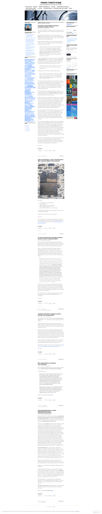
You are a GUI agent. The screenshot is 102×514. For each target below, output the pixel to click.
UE (31, 103)
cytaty (29, 60)
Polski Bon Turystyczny (29, 81)
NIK (46, 406)
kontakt (70, 8)
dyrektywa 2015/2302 (30, 62)
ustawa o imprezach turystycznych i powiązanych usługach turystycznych (30, 108)
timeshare (30, 98)
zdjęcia (26, 121)
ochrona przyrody (28, 75)
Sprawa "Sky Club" (29, 97)
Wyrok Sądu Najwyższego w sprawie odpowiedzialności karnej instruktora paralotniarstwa (47, 412)
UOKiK (31, 105)
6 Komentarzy (47, 162)
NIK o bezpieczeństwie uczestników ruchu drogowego (47, 363)
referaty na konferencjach (44, 6)
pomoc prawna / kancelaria (30, 9)
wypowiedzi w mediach (47, 8)
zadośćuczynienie (33, 120)
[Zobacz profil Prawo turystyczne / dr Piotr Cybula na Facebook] (67, 24)
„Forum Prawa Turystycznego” (63, 6)
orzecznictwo (43, 310)
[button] (67, 77)
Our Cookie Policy (77, 511)
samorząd (30, 96)
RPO (30, 94)
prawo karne (27, 83)
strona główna (28, 6)
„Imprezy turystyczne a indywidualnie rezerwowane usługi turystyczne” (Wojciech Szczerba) (30, 47)
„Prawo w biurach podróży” (30, 8)
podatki (30, 80)
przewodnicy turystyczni (28, 90)
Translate (73, 33)
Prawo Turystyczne (71, 26)
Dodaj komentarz (47, 240)
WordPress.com (28, 130)
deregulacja (32, 60)
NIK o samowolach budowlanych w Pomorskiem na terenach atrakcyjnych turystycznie (30, 35)
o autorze (40, 8)
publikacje (35, 6)
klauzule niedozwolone (28, 65)
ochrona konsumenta (31, 74)
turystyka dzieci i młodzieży (29, 101)
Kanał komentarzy (28, 129)
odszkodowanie (31, 77)
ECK (25, 63)
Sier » (69, 67)
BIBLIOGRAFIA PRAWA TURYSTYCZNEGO (61, 8)
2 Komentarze (47, 28)
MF (25, 70)
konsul (31, 68)
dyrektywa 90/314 (28, 61)
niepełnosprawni (27, 73)
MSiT (33, 71)
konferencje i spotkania (30, 67)
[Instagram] (70, 24)
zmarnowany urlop (30, 121)
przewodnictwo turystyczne (28, 88)
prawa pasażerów (29, 82)
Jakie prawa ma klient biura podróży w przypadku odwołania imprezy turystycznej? (72, 40)
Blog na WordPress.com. (50, 506)
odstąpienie (27, 77)
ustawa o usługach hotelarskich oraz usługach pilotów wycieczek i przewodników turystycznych (30, 113)
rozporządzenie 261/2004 (28, 93)
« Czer (67, 67)
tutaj (52, 394)
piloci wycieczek (29, 80)
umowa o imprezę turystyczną (28, 104)
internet (32, 63)
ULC (33, 103)
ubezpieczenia (28, 103)
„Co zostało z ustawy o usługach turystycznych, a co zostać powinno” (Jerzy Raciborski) (30, 44)
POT (30, 81)
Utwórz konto (27, 125)
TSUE (26, 99)
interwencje (26, 65)
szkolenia (53, 6)
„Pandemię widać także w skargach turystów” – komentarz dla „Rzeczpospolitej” (50, 314)
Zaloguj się (27, 126)
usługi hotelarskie (47, 310)
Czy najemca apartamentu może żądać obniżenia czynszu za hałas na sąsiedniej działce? (50, 238)
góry (28, 63)
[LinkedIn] (71, 24)
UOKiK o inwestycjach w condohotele (30, 37)
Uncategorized (44, 155)
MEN (33, 69)
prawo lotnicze (32, 83)
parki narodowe (28, 79)
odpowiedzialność (28, 76)
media (32, 69)
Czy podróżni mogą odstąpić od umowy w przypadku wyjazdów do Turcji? (48, 26)
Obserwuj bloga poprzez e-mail (72, 46)
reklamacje (33, 92)
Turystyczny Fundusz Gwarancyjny (31, 99)
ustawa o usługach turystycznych (29, 115)
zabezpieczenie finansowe (29, 119)
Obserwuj (68, 54)
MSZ (26, 72)
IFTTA (30, 63)
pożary (32, 81)
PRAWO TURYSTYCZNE (51, 2)
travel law (33, 98)
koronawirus (27, 69)
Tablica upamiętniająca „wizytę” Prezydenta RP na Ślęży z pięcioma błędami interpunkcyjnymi (50, 160)
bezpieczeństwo (43, 406)
